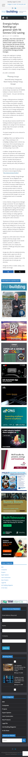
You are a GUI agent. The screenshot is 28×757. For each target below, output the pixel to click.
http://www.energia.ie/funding (10, 173)
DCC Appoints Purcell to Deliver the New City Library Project (16, 5)
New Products (4, 580)
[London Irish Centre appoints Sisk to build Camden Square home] (8, 679)
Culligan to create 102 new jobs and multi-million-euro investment (19, 668)
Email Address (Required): (9, 615)
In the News (4, 588)
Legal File (3, 582)
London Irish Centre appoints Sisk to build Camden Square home (19, 680)
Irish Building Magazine (7, 585)
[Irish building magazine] (14, 11)
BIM (2, 567)
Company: (5, 636)
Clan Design (19, 754)
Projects (3, 572)
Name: (4, 626)
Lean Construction (5, 577)
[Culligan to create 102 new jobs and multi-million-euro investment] (8, 667)
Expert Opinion (5, 575)
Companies (4, 569)
